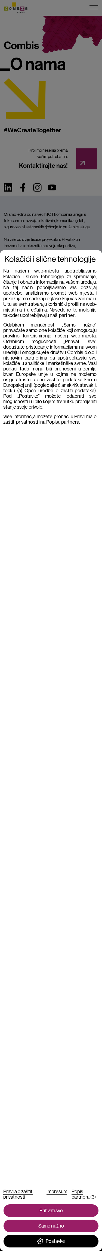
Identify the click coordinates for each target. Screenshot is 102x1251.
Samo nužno (51, 1226)
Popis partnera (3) (84, 1194)
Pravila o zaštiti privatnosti (18, 1194)
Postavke (55, 1241)
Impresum (57, 1191)
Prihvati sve (51, 1210)
